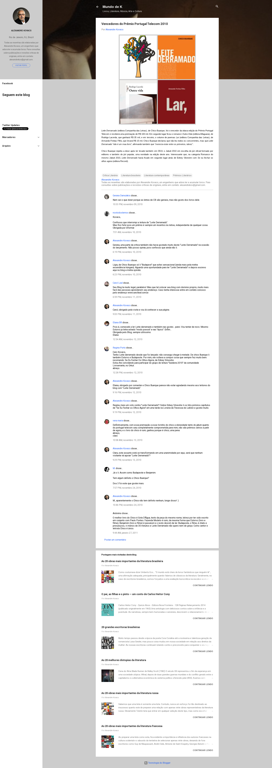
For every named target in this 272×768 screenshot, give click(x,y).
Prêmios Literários (182, 175)
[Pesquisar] (217, 6)
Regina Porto (119, 347)
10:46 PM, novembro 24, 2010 (128, 505)
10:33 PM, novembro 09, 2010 (128, 204)
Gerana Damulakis (121, 195)
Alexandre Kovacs (122, 240)
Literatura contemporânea (156, 175)
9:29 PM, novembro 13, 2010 (127, 460)
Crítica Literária (110, 175)
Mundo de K (112, 7)
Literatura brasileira (130, 175)
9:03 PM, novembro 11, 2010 (127, 314)
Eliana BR (117, 322)
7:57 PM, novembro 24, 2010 (127, 487)
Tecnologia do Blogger (159, 762)
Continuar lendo (203, 585)
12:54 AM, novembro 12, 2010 (127, 339)
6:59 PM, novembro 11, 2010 (127, 297)
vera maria (118, 420)
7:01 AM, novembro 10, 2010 (127, 232)
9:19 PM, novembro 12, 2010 (127, 412)
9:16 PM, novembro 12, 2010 (127, 392)
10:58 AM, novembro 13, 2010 (127, 440)
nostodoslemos (120, 212)
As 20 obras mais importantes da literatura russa (129, 693)
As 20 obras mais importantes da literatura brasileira (132, 561)
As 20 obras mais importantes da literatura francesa (131, 726)
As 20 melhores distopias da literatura (123, 660)
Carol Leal (118, 283)
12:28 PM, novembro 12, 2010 (128, 372)
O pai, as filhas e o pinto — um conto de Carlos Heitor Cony (135, 594)
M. (114, 468)
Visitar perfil (21, 65)
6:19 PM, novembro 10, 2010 (127, 252)
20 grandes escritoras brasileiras (120, 627)
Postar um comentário (115, 539)
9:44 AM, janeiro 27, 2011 (125, 532)
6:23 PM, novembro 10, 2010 (127, 274)
